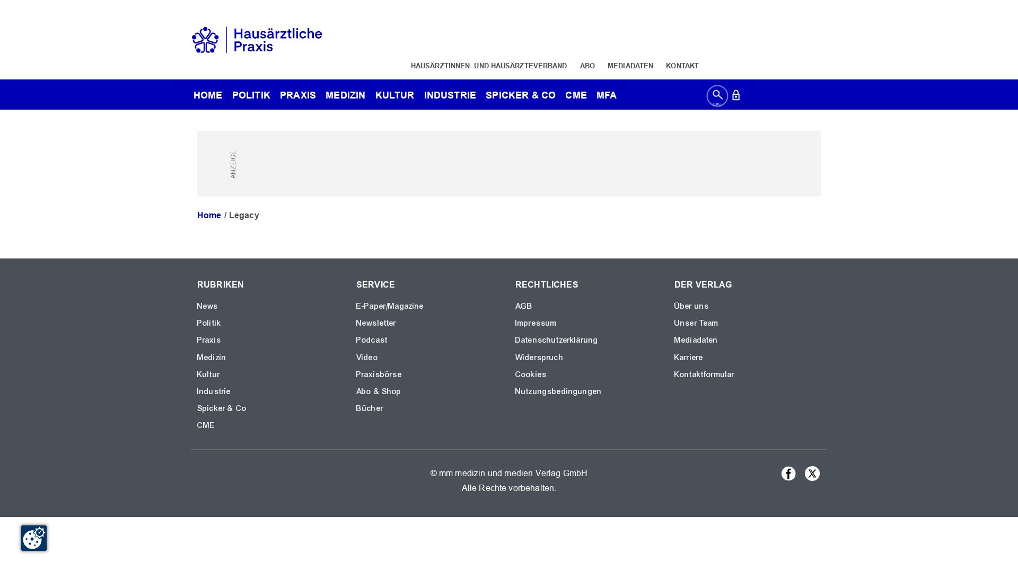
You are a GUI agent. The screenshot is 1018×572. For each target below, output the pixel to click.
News (207, 306)
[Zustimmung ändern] (34, 538)
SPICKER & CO (521, 95)
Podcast (372, 340)
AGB (524, 306)
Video (367, 357)
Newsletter (376, 323)
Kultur (395, 95)
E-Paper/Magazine (390, 306)
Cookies (531, 374)
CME (575, 95)
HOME (208, 95)
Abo (587, 65)
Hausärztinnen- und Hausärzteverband (489, 65)
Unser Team (696, 323)
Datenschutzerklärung (556, 340)
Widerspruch (539, 357)
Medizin (345, 95)
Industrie (450, 95)
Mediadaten (630, 65)
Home (209, 215)
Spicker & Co (222, 408)
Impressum (536, 323)
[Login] (736, 97)
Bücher (369, 408)
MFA (606, 95)
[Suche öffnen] (717, 97)
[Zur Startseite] (257, 38)
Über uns (691, 306)
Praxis (298, 95)
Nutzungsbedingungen (558, 391)
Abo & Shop (379, 391)
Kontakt (682, 65)
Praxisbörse (379, 374)
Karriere (688, 357)
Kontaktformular (704, 374)
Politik (251, 95)
